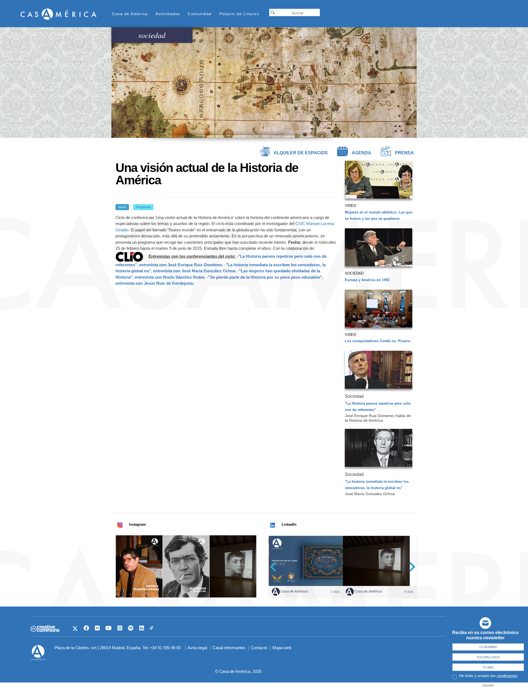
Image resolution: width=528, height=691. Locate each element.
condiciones (507, 675)
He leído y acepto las (488, 676)
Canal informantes (229, 647)
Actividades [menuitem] (168, 14)
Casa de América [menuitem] (130, 14)
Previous (275, 567)
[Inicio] (58, 14)
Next (410, 567)
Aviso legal (197, 647)
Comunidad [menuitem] (200, 14)
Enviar (488, 685)
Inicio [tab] (122, 207)
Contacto (259, 647)
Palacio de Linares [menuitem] (239, 14)
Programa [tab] (143, 207)
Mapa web (282, 647)
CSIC (300, 223)
